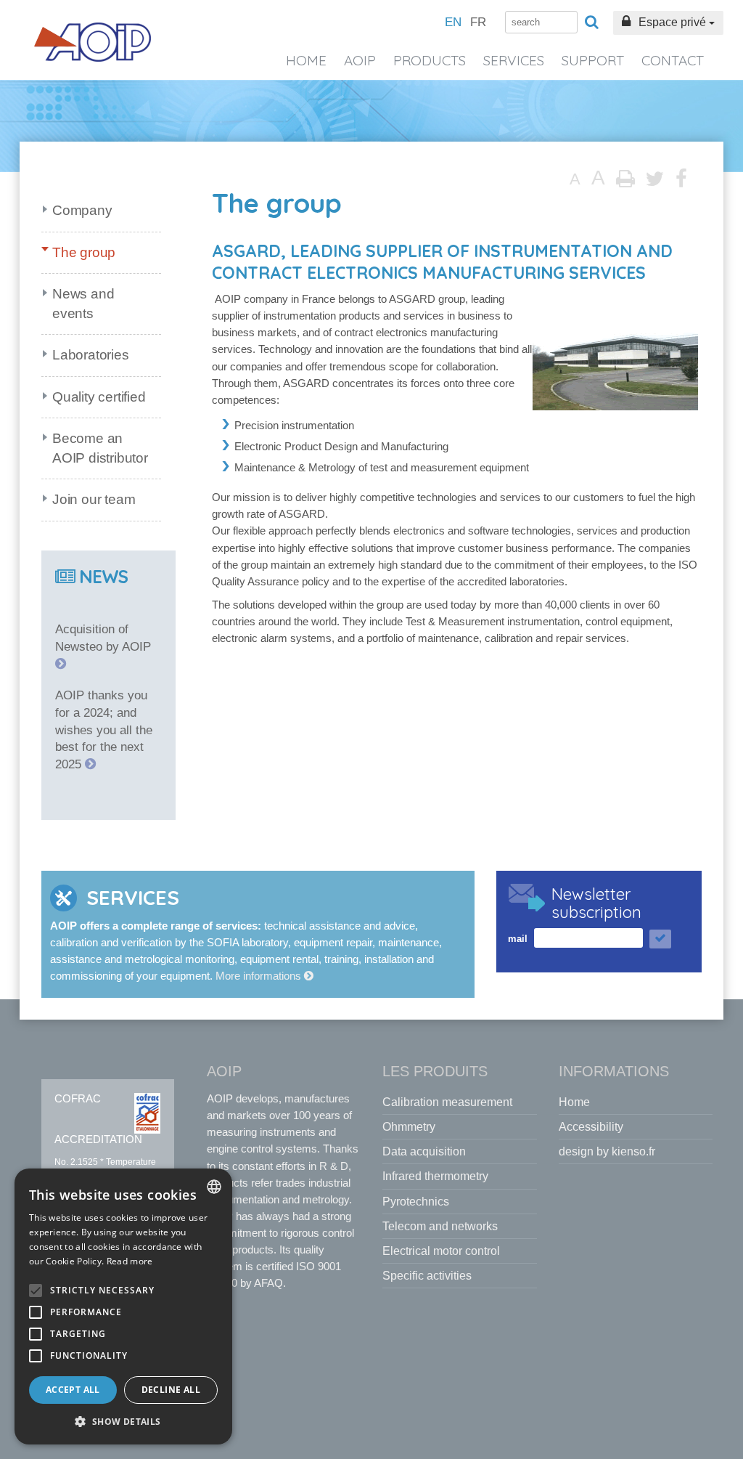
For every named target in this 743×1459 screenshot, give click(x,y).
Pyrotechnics (415, 1201)
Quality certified (99, 397)
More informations (259, 976)
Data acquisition (424, 1151)
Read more (130, 1261)
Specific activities (427, 1275)
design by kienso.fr (607, 1151)
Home (306, 60)
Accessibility (591, 1127)
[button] (123, 1421)
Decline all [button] (170, 1389)
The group (83, 252)
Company (82, 210)
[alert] (123, 1306)
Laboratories (90, 354)
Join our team (93, 499)
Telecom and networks (440, 1226)
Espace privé (672, 22)
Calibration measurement (447, 1102)
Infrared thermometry (435, 1176)
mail (518, 938)
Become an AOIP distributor (100, 448)
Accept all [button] (73, 1389)
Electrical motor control (441, 1251)
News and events (83, 303)
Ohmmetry (408, 1127)
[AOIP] (93, 42)
